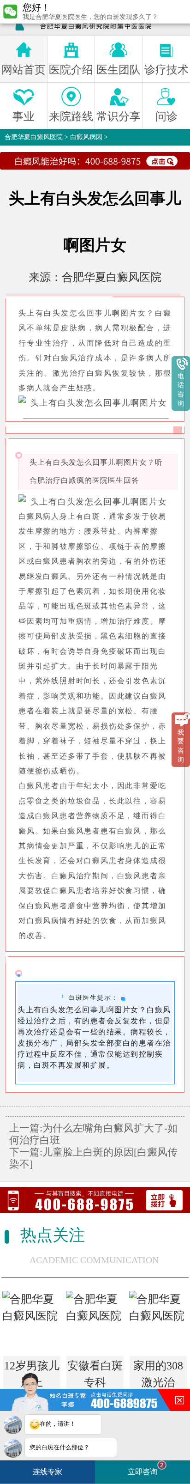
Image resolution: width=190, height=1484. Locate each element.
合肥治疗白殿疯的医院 (69, 480)
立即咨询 (146, 1468)
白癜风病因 (86, 137)
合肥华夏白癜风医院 (34, 137)
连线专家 (47, 1472)
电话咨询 (181, 390)
